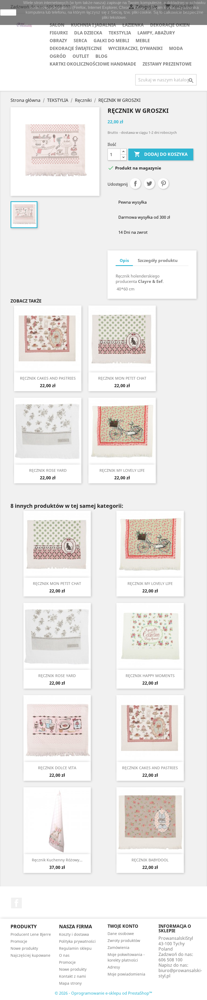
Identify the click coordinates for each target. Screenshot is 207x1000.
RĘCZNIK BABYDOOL (150, 859)
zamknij (8, 12)
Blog (101, 56)
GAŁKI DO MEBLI (111, 41)
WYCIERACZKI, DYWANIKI (135, 48)
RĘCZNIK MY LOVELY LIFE (122, 470)
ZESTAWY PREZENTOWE (167, 64)
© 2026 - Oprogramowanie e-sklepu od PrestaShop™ (103, 993)
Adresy (114, 967)
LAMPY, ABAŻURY (156, 33)
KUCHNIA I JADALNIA (93, 25)
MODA (176, 48)
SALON (57, 25)
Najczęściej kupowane (30, 955)
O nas (64, 955)
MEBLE (143, 41)
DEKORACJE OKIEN (170, 25)
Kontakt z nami (72, 976)
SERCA (80, 41)
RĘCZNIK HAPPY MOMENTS (150, 675)
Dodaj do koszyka (161, 154)
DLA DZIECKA (88, 33)
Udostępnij (135, 183)
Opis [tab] (124, 260)
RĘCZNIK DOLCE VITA (57, 767)
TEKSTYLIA (120, 33)
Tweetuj (149, 183)
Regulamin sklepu (75, 948)
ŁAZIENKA (133, 25)
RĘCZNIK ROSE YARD (48, 470)
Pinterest (163, 183)
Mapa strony (70, 983)
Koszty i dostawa (74, 934)
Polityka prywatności (77, 941)
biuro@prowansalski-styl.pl (180, 973)
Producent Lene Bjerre (31, 934)
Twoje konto (123, 926)
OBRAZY (58, 41)
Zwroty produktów (124, 940)
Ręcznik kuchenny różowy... (57, 859)
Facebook (16, 903)
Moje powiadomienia (126, 974)
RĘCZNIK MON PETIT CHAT (122, 378)
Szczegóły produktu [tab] (158, 260)
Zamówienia (118, 947)
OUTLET (81, 56)
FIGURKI (59, 33)
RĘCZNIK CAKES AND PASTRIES (48, 378)
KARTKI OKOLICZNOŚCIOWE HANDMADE (93, 64)
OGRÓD (58, 56)
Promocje (19, 941)
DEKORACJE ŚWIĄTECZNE (76, 48)
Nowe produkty (24, 948)
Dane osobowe (121, 933)
